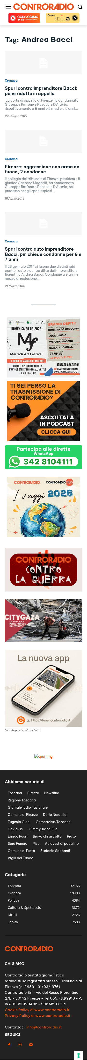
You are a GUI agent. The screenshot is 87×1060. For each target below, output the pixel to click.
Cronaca (11, 80)
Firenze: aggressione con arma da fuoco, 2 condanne (42, 169)
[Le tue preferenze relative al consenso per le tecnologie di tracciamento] (78, 1055)
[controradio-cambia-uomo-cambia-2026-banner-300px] (43, 440)
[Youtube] (31, 1044)
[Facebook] (9, 1044)
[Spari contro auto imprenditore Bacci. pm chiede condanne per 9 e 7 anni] (43, 223)
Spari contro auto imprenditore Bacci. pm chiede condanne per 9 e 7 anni (43, 254)
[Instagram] (20, 1044)
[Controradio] (43, 6)
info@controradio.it (44, 1027)
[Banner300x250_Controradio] (43, 376)
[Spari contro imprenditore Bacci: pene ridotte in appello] (43, 62)
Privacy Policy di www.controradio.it (37, 1015)
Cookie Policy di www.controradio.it (37, 1010)
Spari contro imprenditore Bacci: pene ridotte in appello (41, 90)
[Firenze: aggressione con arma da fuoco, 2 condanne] (43, 141)
